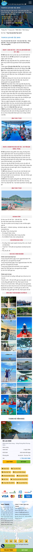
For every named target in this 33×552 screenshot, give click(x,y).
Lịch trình (9, 461)
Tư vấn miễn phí (9, 545)
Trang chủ (4, 30)
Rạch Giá (6, 468)
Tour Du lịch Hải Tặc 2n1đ (14, 33)
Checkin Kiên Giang (9, 475)
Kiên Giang (26, 30)
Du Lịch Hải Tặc (23, 483)
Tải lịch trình (8, 550)
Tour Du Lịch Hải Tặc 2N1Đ (19, 479)
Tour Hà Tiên (16, 468)
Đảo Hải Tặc (7, 472)
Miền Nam (18, 30)
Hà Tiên (3, 33)
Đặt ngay (23, 461)
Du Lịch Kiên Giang (20, 472)
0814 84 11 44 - (22, 510)
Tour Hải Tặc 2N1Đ (9, 483)
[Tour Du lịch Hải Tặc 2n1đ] (8, 302)
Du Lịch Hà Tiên (23, 475)
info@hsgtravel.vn (23, 512)
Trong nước (11, 30)
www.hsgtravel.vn (24, 514)
